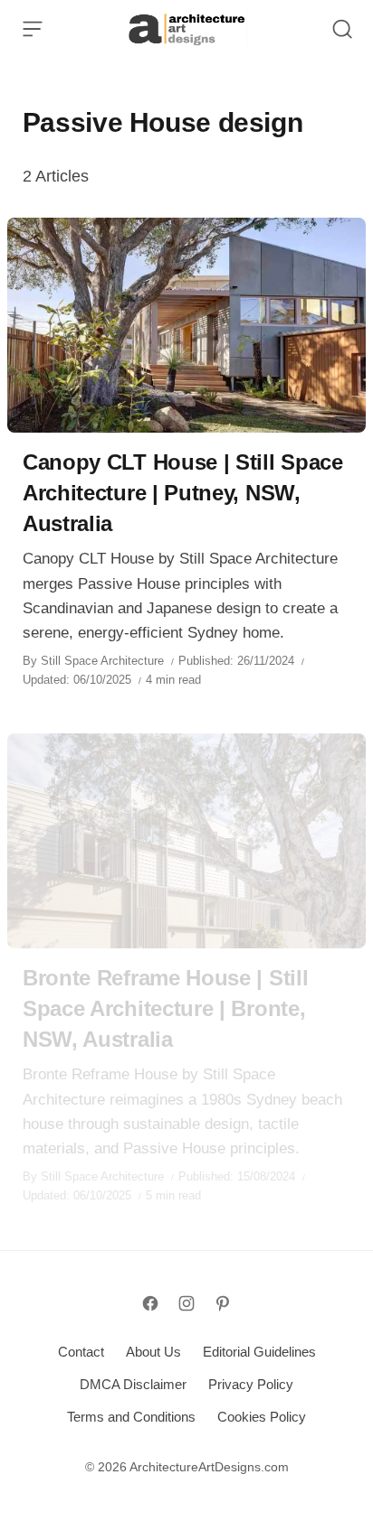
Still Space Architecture (102, 660)
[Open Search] (342, 29)
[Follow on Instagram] (186, 1303)
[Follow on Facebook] (150, 1303)
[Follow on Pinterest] (222, 1303)
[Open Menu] (32, 29)
